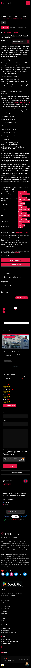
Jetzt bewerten (21, 27)
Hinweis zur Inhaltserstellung (9, 537)
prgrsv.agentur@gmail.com (10, 641)
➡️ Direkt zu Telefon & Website (9, 32)
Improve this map (25, 322)
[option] (15, 350)
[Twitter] (7, 574)
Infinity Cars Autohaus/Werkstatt (24, 194)
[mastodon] (24, 659)
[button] (4, 309)
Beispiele (4, 613)
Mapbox (11, 322)
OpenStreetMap (17, 322)
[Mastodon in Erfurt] (16, 574)
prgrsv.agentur (7, 660)
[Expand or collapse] (28, 41)
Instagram (7, 504)
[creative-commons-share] (27, 659)
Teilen (7, 516)
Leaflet (6, 322)
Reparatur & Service (6, 13)
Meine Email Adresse (8, 598)
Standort (12, 27)
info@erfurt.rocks (9, 499)
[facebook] (17, 659)
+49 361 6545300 (16, 260)
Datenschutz (5, 608)
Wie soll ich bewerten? (8, 595)
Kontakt (5, 647)
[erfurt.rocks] (6, 3)
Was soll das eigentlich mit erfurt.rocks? (13, 593)
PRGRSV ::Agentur (6, 628)
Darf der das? (6, 600)
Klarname (4, 611)
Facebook (7, 502)
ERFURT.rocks (5, 554)
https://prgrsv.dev (8, 643)
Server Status (6, 606)
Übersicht (5, 27)
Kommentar (6, 428)
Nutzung (4, 616)
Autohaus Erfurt (21, 205)
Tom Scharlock (8, 482)
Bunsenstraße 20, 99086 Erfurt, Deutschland (14, 18)
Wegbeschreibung (22, 297)
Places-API (17, 252)
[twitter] (20, 659)
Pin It (16, 519)
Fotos (3, 620)
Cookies (4, 618)
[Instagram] (11, 574)
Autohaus (15, 13)
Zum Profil (6, 484)
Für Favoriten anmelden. (16, 511)
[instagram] (22, 659)
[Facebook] (3, 574)
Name (5, 413)
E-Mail (5, 420)
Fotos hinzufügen (10, 405)
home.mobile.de (16, 264)
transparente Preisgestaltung (21, 102)
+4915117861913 (7, 639)
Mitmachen (5, 603)
